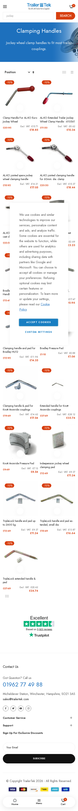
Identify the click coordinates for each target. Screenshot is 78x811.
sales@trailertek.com (16, 699)
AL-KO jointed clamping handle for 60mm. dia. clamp (57, 177)
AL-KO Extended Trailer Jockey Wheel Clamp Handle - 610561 (57, 119)
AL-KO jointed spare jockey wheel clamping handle (18, 177)
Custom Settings (38, 332)
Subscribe (39, 758)
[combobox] (28, 16)
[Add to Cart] (20, 108)
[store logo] (39, 6)
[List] (64, 72)
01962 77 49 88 (23, 684)
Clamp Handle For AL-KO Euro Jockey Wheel (20, 119)
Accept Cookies (38, 322)
